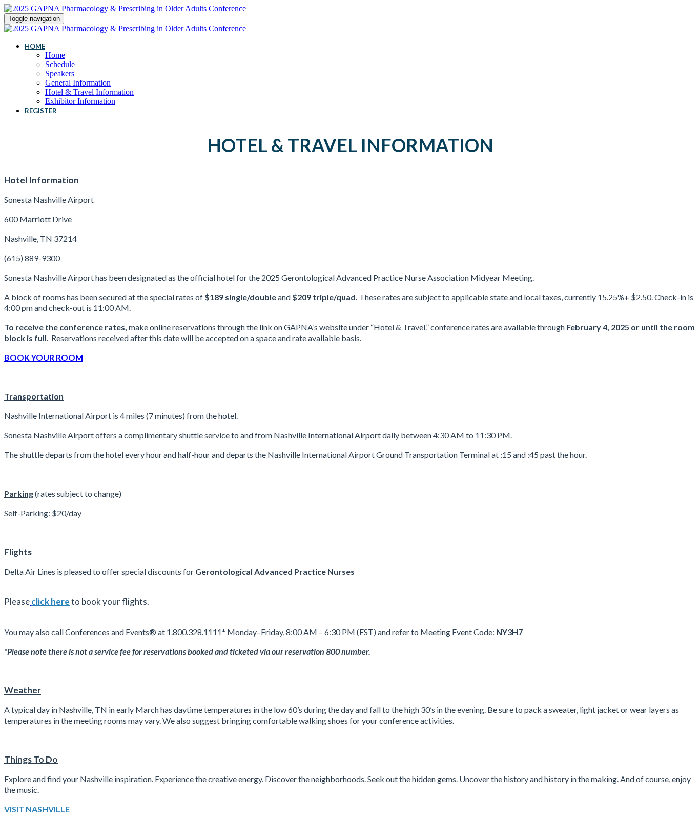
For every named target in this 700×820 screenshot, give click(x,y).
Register (41, 111)
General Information (78, 82)
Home (35, 46)
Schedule (60, 64)
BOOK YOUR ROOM (43, 357)
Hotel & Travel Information (89, 92)
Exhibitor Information (80, 101)
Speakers (59, 73)
